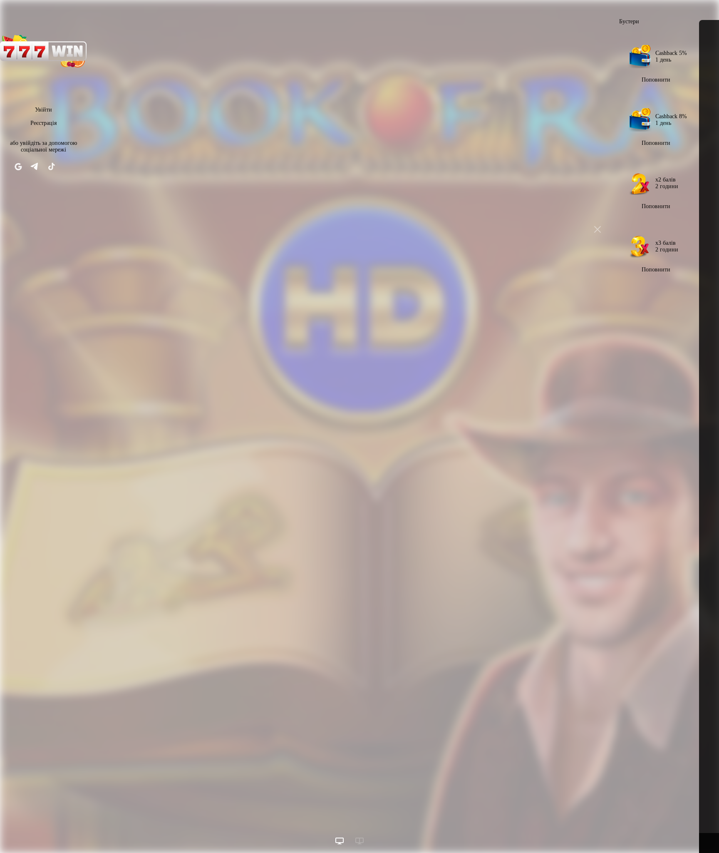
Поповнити (656, 80)
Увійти (43, 110)
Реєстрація (43, 123)
